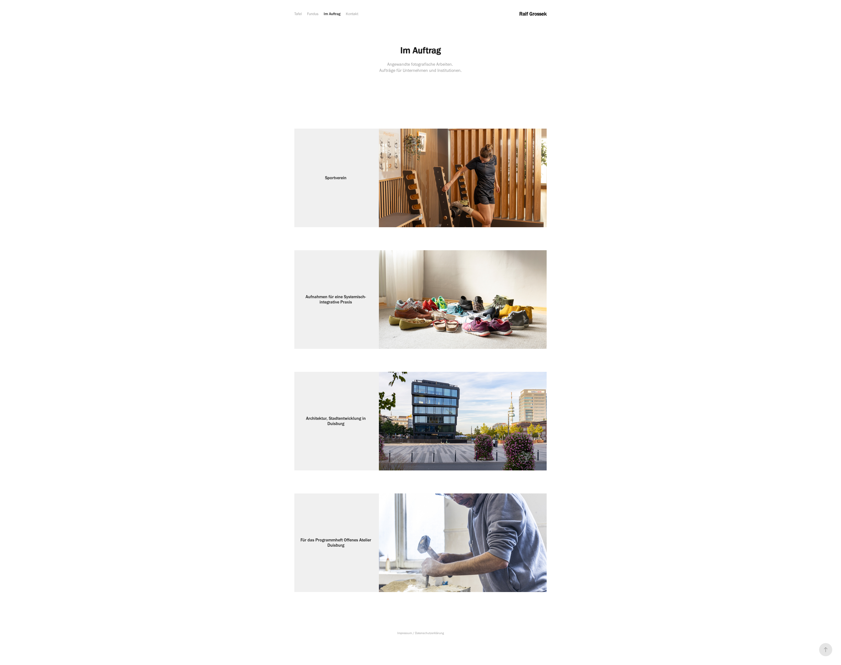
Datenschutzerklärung (429, 633)
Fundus (312, 14)
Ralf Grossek (532, 14)
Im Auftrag (332, 14)
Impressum (404, 633)
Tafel (298, 14)
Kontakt (352, 14)
